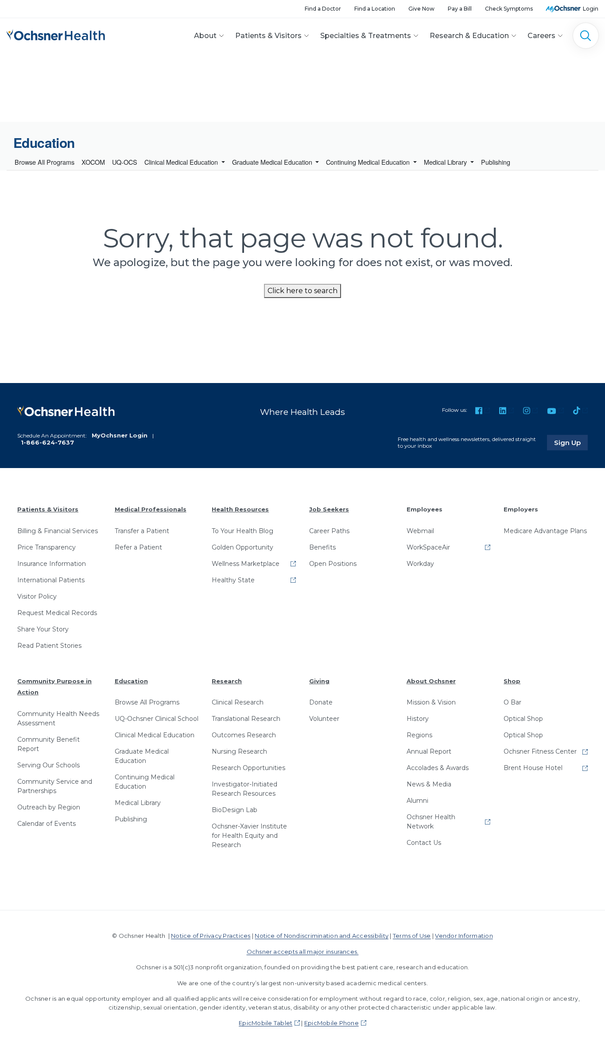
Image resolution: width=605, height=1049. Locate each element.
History (418, 719)
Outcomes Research (244, 735)
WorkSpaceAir (428, 547)
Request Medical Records (57, 613)
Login (590, 8)
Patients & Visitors (268, 35)
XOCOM (93, 161)
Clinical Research (238, 702)
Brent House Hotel (533, 768)
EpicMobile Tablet (265, 1022)
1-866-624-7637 (47, 442)
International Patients (51, 580)
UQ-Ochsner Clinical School (156, 719)
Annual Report (429, 751)
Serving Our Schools (48, 765)
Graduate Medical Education (273, 161)
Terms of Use (412, 935)
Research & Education (469, 35)
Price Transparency (46, 547)
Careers (541, 35)
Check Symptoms (509, 8)
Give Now (421, 8)
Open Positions (333, 564)
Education (131, 681)
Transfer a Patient (142, 531)
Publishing (495, 161)
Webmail (420, 531)
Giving (319, 681)
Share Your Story (43, 629)
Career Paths (329, 531)
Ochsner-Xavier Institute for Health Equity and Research (249, 835)
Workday (420, 564)
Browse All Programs (44, 161)
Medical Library (446, 161)
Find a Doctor (323, 8)
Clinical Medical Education (182, 161)
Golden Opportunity (242, 547)
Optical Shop (523, 719)
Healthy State (233, 580)
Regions (419, 735)
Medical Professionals (150, 509)
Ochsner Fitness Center (540, 751)
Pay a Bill (460, 8)
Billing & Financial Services (57, 531)
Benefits (322, 547)
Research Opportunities (248, 768)
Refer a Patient (138, 547)
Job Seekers (329, 509)
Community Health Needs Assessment (58, 718)
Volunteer (324, 719)
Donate (321, 702)
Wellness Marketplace (245, 564)
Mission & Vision (431, 702)
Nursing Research (239, 751)
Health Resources (240, 509)
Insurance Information (51, 564)
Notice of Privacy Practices (210, 935)
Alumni (417, 801)
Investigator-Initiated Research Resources (244, 788)
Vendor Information (464, 935)
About (205, 35)
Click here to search (302, 290)
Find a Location (374, 8)
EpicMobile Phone (331, 1022)
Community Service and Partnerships (54, 786)
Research (227, 681)
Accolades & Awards (438, 768)
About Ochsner (431, 681)
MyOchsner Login (119, 435)
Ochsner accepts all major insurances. (303, 951)
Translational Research (246, 719)
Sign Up (571, 442)
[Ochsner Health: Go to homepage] (56, 34)
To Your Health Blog (242, 531)
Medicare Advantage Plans (545, 531)
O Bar (512, 702)
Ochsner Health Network (431, 821)
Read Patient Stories (49, 646)
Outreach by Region (48, 807)
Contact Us (424, 843)
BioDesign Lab (234, 810)
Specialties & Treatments (365, 35)
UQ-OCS (124, 161)
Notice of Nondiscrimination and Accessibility (321, 935)
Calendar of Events (46, 824)
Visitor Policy (37, 596)
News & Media (429, 784)
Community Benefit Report (48, 744)
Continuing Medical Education (368, 161)
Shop (512, 681)
